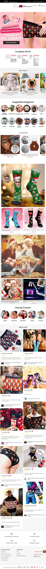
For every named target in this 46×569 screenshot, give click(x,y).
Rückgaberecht (3, 551)
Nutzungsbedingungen (4, 557)
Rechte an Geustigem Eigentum (6, 555)
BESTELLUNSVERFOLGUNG (38, 1)
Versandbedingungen (4, 559)
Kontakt (28, 1)
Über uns (18, 551)
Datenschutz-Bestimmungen (5, 553)
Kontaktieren (19, 553)
